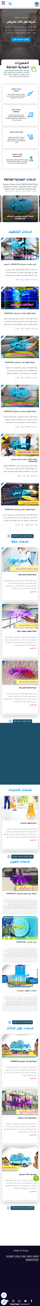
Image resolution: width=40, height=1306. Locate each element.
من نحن (17, 1256)
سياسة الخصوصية (32, 1260)
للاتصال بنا (10, 1256)
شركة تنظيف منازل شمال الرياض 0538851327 (24, 461)
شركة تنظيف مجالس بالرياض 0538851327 (20, 411)
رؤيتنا (23, 1256)
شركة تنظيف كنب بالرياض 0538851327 (20, 362)
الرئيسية (35, 1256)
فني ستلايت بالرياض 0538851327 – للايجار (20, 264)
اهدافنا (29, 1256)
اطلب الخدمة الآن (21, 40)
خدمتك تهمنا (20, 18)
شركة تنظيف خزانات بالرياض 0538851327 (20, 313)
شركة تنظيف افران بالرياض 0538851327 (20, 510)
